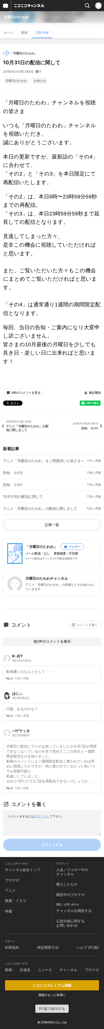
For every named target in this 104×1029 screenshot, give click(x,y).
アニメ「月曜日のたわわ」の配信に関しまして (40, 508)
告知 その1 (12, 484)
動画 (24, 32)
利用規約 (12, 947)
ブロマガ (41, 32)
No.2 (9, 678)
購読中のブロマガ (70, 894)
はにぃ (20, 695)
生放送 (25, 970)
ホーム (9, 32)
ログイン (40, 816)
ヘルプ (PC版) (87, 947)
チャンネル (68, 970)
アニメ (10, 890)
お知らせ (40, 80)
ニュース (45, 970)
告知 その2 (13, 472)
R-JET (21, 658)
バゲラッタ (21, 733)
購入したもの (66, 884)
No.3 (9, 715)
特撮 (8, 911)
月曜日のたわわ (16, 17)
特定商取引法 (48, 947)
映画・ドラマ (15, 900)
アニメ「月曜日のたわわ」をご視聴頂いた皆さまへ (43, 461)
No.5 (9, 788)
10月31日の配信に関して (23, 496)
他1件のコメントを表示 (52, 641)
